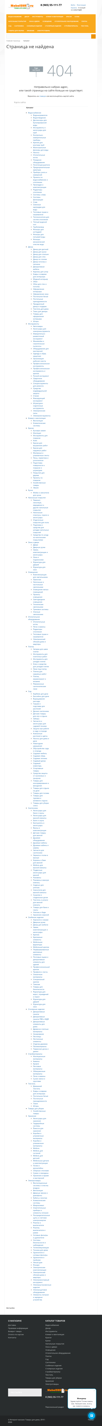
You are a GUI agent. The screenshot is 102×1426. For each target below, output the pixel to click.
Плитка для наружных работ (39, 672)
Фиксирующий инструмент (39, 399)
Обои (35, 281)
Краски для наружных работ (39, 449)
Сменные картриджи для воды (39, 207)
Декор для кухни (39, 251)
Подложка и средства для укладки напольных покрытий (41, 529)
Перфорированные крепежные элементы (41, 952)
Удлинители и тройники (38, 1258)
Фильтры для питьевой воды (39, 235)
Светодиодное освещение (39, 600)
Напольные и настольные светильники (38, 584)
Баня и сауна (38, 820)
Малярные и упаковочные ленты (41, 454)
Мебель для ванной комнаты (39, 866)
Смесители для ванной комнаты (39, 891)
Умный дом (37, 1262)
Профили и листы (40, 972)
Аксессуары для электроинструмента (41, 329)
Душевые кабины (40, 842)
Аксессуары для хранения (39, 1119)
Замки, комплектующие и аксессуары (40, 552)
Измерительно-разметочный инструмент (39, 336)
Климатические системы (39, 424)
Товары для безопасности (38, 987)
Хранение (32, 1116)
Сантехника (33, 808)
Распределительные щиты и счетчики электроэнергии (41, 1217)
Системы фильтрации (38, 198)
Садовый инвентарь (37, 764)
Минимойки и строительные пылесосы (39, 343)
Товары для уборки (36, 1108)
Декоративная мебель (39, 267)
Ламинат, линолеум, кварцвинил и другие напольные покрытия (40, 505)
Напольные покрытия (37, 497)
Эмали (36, 487)
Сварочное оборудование (39, 379)
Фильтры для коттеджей (38, 230)
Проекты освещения (37, 595)
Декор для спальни (41, 254)
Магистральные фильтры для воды (40, 148)
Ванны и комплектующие (39, 829)
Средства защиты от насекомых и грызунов (40, 775)
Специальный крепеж (38, 980)
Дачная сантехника (41, 711)
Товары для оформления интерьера (38, 316)
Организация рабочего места (39, 359)
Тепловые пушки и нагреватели (40, 213)
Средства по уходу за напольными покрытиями (40, 537)
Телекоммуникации (41, 1247)
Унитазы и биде (39, 912)
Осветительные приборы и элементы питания (40, 1210)
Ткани (35, 1103)
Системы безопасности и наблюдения (39, 1242)
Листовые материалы (37, 1067)
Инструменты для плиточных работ (40, 655)
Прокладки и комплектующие (39, 185)
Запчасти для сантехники (38, 851)
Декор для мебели (40, 924)
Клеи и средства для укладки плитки (41, 665)
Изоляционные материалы (39, 1057)
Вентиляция (38, 420)
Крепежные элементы (37, 938)
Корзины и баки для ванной (39, 861)
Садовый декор (39, 760)
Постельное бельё (40, 296)
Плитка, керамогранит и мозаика (39, 679)
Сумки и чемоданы (41, 1173)
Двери (35, 544)
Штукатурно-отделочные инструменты (38, 405)
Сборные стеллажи (41, 1170)
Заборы (36, 718)
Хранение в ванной (41, 914)
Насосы (36, 152)
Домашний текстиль (37, 1087)
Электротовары (34, 1180)
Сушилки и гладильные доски (40, 896)
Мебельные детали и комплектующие (41, 1161)
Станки (36, 395)
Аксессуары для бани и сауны (39, 811)
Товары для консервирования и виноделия (41, 783)
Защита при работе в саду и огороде (41, 729)
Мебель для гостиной (38, 1151)
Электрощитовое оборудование (40, 1290)
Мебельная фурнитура (37, 943)
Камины (36, 1061)
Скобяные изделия (36, 917)
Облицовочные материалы (39, 1072)
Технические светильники (38, 605)
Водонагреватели (40, 115)
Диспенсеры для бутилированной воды (40, 122)
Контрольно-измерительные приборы (39, 137)
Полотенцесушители (41, 165)
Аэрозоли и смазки (40, 919)
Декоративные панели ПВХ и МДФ (41, 1017)
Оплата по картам (16, 1334)
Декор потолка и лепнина (39, 262)
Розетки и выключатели (38, 1223)
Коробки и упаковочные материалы (38, 1135)
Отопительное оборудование (34, 617)
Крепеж (36, 934)
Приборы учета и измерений (40, 173)
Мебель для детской (38, 1156)
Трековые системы (40, 609)
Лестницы (37, 1036)
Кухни (30, 490)
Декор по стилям (40, 259)
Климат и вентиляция (37, 418)
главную (42, 96)
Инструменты (33, 323)
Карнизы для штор (40, 271)
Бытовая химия (39, 430)
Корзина (74, 8)
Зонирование (38, 1034)
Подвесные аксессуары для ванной (39, 872)
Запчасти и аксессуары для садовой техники (40, 723)
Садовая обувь (39, 756)
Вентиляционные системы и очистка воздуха (40, 1185)
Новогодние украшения (38, 744)
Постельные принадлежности (40, 300)
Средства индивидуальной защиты (40, 390)
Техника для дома (40, 1250)
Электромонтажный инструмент (41, 1280)
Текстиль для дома (41, 309)
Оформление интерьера (38, 290)
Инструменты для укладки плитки (40, 660)
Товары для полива (41, 793)
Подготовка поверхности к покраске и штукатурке (39, 466)
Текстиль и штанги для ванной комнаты (40, 902)
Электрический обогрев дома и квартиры (39, 641)
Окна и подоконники (38, 558)
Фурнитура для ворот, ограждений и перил (40, 994)
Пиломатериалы (40, 1046)
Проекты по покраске (38, 478)
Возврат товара (15, 1331)
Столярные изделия (36, 1009)
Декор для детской (40, 249)
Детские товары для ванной (39, 834)
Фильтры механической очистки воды (39, 241)
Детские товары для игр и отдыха (40, 714)
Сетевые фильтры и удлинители (40, 1236)
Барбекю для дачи (40, 693)
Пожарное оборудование (39, 161)
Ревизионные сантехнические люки (39, 686)
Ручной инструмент (41, 376)
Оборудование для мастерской (41, 349)
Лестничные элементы (38, 1040)
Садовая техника (40, 758)
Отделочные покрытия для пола (41, 521)
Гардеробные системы (38, 1124)
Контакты (12, 1337)
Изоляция (37, 433)
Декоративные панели (39, 1012)
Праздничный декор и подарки (40, 305)
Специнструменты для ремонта (40, 384)
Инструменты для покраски (40, 436)
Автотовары (38, 326)
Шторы (36, 321)
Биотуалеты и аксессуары (38, 824)
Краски (31, 428)
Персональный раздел (54, 1407)
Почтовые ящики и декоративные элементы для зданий (40, 961)
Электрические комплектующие (39, 1268)
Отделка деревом (40, 1044)
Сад (29, 691)
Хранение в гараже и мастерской (41, 1176)
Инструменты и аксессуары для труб (39, 130)
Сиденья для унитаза (38, 886)
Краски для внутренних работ (40, 444)
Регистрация (81, 5)
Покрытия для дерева (39, 473)
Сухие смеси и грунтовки (39, 1079)
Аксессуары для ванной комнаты (39, 816)
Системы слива (39, 194)
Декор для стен (39, 256)
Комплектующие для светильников (40, 575)
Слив (35, 202)
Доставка (12, 1325)
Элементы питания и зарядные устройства (41, 1297)
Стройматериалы (35, 1054)
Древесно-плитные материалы (41, 1030)
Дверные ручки (39, 547)
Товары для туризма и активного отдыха (40, 798)
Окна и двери (33, 542)
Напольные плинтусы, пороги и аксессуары (41, 515)
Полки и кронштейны (38, 1166)
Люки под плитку (40, 669)
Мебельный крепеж (41, 947)
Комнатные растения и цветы (40, 734)
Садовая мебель (40, 753)
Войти (73, 5)
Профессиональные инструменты (41, 364)
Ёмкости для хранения (38, 1129)
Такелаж (36, 984)
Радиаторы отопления (37, 190)
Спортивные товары (38, 769)
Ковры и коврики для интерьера (40, 275)
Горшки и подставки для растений (39, 706)
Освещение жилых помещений (40, 590)
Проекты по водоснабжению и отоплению (40, 179)
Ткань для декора (40, 311)
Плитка (31, 646)
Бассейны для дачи (41, 696)
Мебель (36, 1148)
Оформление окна (40, 294)
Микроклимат (38, 1205)
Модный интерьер (40, 279)
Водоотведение (39, 117)
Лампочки (37, 579)
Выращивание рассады (39, 699)
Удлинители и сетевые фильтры (40, 1253)
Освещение (33, 572)
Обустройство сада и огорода (41, 749)
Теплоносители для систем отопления (41, 218)
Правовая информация (18, 1328)
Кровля (36, 1063)
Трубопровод (38, 227)
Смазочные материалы (37, 975)
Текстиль (31, 1083)
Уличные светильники (38, 613)
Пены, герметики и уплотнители (40, 459)
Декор (30, 246)
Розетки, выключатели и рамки (39, 1230)
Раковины (37, 877)
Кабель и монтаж (40, 1198)
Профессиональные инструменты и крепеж (41, 371)
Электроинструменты (42, 415)
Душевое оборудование (39, 838)
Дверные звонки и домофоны (40, 1194)
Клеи (35, 440)
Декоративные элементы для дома (39, 1024)
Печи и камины (39, 626)
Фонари (36, 1265)
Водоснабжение (34, 112)
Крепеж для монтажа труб (38, 143)
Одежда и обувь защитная (39, 354)
